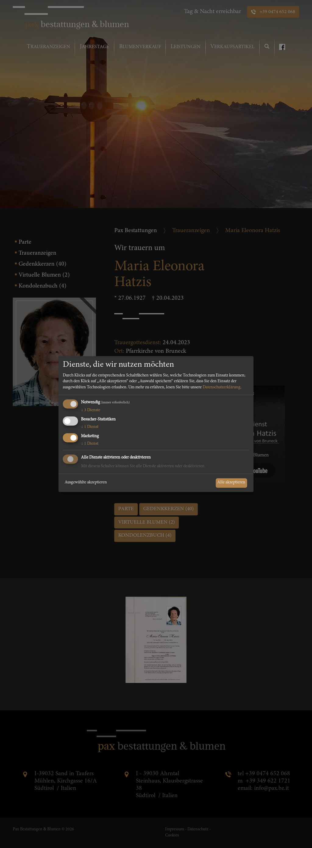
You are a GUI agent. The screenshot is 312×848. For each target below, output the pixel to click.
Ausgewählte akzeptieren (86, 483)
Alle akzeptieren (231, 483)
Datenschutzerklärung (221, 387)
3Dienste (90, 410)
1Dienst (89, 427)
